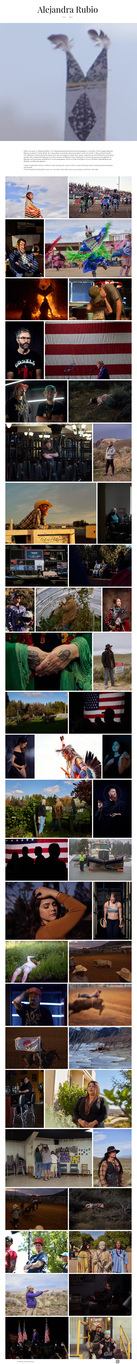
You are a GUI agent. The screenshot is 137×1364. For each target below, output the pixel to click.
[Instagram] (117, 1361)
